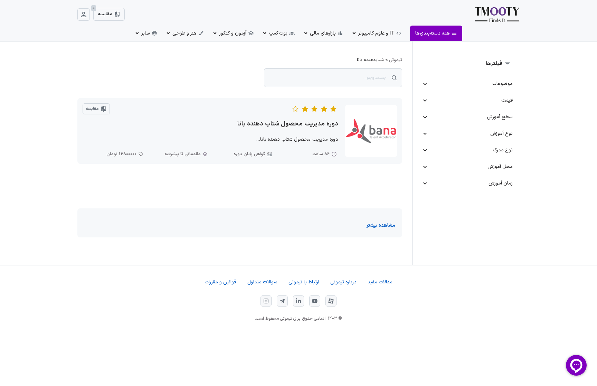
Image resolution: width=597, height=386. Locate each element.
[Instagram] (266, 301)
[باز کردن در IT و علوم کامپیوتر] (354, 33)
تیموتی (395, 60)
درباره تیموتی (343, 282)
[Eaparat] (331, 301)
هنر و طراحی (184, 33)
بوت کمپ (278, 33)
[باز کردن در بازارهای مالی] (305, 33)
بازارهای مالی (323, 33)
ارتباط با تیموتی (303, 282)
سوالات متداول (262, 282)
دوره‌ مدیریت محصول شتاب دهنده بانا (287, 124)
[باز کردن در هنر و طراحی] (168, 33)
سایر (145, 33)
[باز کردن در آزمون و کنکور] (214, 33)
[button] (380, 225)
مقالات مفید (380, 282)
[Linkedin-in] (298, 301)
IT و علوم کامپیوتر (376, 33)
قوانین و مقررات (220, 282)
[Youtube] (314, 301)
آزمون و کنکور (232, 33)
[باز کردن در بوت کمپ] (264, 33)
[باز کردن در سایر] (137, 33)
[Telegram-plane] (282, 301)
